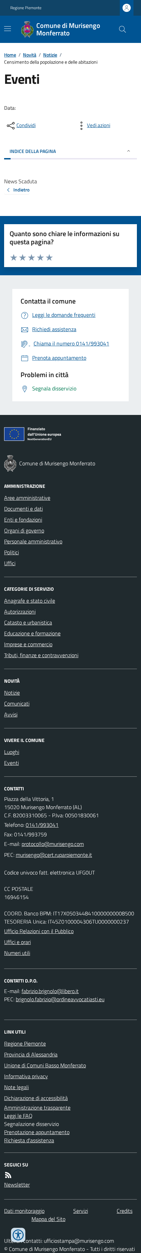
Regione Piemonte (25, 8)
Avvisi (10, 714)
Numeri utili (17, 953)
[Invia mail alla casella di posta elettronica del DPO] (50, 991)
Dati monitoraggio (24, 1211)
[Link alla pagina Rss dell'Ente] (8, 1175)
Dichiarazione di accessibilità (36, 1098)
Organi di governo (24, 530)
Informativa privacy (26, 1076)
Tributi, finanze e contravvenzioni (41, 655)
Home (10, 54)
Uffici (9, 563)
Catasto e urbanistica (28, 622)
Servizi (80, 1211)
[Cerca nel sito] (120, 29)
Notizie (50, 54)
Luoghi (11, 752)
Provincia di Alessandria (30, 1054)
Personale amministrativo (33, 541)
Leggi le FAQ (18, 1116)
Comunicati (16, 703)
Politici (11, 552)
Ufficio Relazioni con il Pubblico (39, 931)
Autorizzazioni (20, 611)
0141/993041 (42, 825)
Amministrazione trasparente (37, 1107)
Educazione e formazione (32, 633)
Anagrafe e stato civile (29, 601)
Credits (124, 1211)
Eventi (11, 763)
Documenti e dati (23, 509)
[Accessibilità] (18, 1234)
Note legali (16, 1087)
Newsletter (17, 1184)
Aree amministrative (27, 498)
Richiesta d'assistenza (29, 1140)
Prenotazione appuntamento (36, 1132)
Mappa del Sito (48, 1219)
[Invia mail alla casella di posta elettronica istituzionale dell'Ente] (53, 843)
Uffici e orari (17, 942)
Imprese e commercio (28, 644)
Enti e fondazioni (23, 519)
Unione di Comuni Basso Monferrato (45, 1065)
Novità (29, 54)
